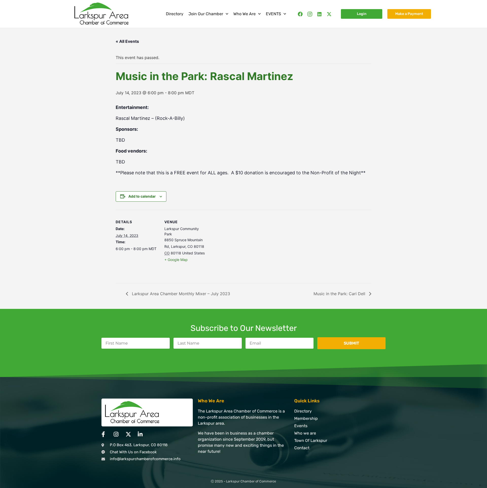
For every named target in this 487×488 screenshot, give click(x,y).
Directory (174, 13)
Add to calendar (142, 196)
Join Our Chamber (205, 13)
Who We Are (244, 13)
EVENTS (273, 13)
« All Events (127, 41)
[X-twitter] (329, 14)
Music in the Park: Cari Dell (340, 293)
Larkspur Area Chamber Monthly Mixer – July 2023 (180, 293)
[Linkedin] (319, 14)
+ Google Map (176, 259)
